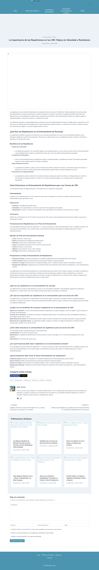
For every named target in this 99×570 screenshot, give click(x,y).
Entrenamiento (18, 380)
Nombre (13, 525)
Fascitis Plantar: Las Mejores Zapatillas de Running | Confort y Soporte (76, 478)
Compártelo (15, 375)
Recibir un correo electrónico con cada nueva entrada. (26, 536)
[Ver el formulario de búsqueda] (90, 4)
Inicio (38, 555)
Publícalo (24, 375)
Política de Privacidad (47, 555)
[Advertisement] (49, 24)
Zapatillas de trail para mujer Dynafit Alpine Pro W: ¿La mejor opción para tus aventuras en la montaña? (27, 407)
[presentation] (23, 430)
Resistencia (35, 380)
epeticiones (27, 380)
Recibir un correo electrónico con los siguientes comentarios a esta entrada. (32, 533)
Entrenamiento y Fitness (49, 37)
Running (42, 380)
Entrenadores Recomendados (49, 11)
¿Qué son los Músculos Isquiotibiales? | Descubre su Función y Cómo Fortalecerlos (49, 478)
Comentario (14, 505)
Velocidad (48, 380)
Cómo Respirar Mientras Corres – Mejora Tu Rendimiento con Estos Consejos (23, 478)
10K (12, 380)
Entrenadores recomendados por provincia (66, 11)
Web (66, 525)
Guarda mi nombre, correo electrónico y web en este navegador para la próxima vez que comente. (36, 529)
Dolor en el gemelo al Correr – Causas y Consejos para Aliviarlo (75, 443)
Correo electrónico (43, 525)
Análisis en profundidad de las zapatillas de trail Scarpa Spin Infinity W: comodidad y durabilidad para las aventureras (70, 407)
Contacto (49, 558)
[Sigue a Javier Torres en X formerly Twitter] (20, 398)
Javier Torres (46, 43)
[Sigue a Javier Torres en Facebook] (18, 398)
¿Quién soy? (58, 555)
